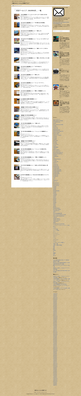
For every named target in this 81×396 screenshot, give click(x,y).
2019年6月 (55, 370)
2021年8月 (55, 337)
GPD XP (54, 145)
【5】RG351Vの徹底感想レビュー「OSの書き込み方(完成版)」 (33, 22)
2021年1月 (55, 346)
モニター (54, 241)
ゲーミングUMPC (56, 230)
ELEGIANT (28, 177)
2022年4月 (55, 326)
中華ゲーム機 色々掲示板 (57, 245)
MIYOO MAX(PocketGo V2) (58, 152)
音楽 (31, 177)
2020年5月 (55, 357)
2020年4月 (55, 358)
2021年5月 (55, 341)
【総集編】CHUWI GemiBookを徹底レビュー (29, 107)
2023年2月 (55, 313)
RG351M (54, 193)
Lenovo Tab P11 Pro (56, 151)
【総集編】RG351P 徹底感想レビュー (27, 140)
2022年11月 (55, 317)
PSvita (54, 177)
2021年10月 (55, 334)
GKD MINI (28, 116)
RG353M (54, 198)
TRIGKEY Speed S (56, 218)
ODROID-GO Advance (57, 159)
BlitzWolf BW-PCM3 (56, 129)
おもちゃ (54, 227)
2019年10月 (55, 366)
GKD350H (55, 139)
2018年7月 (55, 385)
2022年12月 (55, 316)
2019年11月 (55, 365)
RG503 (54, 204)
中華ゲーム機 (55, 243)
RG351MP (55, 194)
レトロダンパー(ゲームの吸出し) (59, 242)
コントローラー (56, 233)
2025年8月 (55, 296)
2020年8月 (55, 353)
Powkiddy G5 (55, 164)
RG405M (54, 202)
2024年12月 (55, 297)
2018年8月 (55, 383)
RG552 (54, 205)
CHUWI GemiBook (29, 108)
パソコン (32, 32)
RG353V (54, 201)
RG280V (54, 188)
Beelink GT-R (28, 32)
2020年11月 (55, 349)
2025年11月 (55, 295)
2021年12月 (55, 332)
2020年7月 (55, 354)
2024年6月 (55, 301)
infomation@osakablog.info (58, 16)
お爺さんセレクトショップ (16, 5)
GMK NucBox (55, 140)
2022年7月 (55, 322)
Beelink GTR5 (55, 128)
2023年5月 (55, 309)
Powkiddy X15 (55, 176)
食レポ (54, 255)
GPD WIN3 (55, 143)
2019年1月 (55, 377)
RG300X (54, 189)
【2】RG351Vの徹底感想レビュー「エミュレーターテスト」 (32, 82)
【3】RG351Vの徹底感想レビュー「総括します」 (30, 74)
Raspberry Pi (55, 180)
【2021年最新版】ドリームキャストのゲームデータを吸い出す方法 (33, 14)
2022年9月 (55, 320)
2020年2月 (55, 361)
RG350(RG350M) (56, 190)
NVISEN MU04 (55, 156)
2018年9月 (55, 382)
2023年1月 (55, 314)
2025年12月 (55, 293)
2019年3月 (55, 374)
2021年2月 (55, 345)
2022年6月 (55, 324)
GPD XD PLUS (55, 144)
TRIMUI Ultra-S (56, 221)
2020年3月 (55, 359)
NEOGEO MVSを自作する (57, 153)
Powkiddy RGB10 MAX (57, 169)
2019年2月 (55, 375)
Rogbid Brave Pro (56, 210)
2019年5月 (55, 371)
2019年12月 (55, 363)
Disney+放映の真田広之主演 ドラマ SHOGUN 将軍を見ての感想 (64, 39)
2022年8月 (55, 321)
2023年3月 (55, 312)
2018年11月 (55, 379)
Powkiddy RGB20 (56, 172)
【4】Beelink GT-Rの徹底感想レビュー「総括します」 (31, 30)
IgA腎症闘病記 (55, 147)
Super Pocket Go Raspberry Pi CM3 (59, 214)
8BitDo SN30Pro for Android (58, 120)
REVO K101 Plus (56, 185)
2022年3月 (55, 328)
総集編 (37, 108)
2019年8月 (55, 369)
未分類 (54, 250)
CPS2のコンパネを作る (57, 135)
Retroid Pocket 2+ (56, 184)
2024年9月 (55, 300)
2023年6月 (55, 308)
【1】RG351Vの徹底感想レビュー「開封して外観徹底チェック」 (33, 90)
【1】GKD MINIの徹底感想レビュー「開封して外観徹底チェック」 (33, 157)
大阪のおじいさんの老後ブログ (20, 3)
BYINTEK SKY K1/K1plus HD (58, 131)
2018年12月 (55, 378)
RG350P (54, 192)
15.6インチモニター (56, 119)
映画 (54, 249)
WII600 (54, 222)
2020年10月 (55, 350)
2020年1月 (55, 362)
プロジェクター (56, 239)
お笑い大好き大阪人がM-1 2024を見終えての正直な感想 (64, 104)
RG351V (27, 84)
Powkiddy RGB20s (56, 173)
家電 (27, 100)
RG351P (27, 142)
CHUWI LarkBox (56, 133)
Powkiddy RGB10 (56, 168)
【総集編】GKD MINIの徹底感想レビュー (28, 115)
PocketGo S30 (55, 161)
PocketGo (55, 160)
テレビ (54, 237)
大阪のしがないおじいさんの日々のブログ (40, 392)
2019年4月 (55, 373)
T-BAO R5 (55, 217)
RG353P (54, 200)
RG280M (54, 186)
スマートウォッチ (56, 234)
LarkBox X (55, 148)
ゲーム (30, 84)
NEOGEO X (55, 155)
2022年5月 (55, 325)
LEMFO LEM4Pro (56, 149)
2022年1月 (55, 330)
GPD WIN (55, 141)
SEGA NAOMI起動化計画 (57, 213)
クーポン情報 (55, 229)
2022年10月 (55, 318)
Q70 (54, 178)
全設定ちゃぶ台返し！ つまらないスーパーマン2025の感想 (64, 88)
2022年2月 (55, 329)
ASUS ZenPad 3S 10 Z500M (58, 124)
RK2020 (54, 206)
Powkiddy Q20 (55, 165)
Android (54, 123)
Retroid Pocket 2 (56, 182)
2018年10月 (55, 381)
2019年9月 (55, 367)
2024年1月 (55, 305)
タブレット (55, 235)
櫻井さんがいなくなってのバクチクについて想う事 (64, 72)
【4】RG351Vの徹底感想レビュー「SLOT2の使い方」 (31, 66)
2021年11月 (55, 333)
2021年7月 (55, 338)
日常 (54, 247)
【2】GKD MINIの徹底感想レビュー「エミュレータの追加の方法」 (33, 149)
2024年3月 (55, 304)
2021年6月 (55, 340)
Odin (54, 157)
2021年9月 (55, 336)
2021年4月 (55, 342)
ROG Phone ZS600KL (57, 209)
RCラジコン (55, 181)
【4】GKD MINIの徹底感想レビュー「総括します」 (30, 123)
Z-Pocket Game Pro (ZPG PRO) (58, 223)
